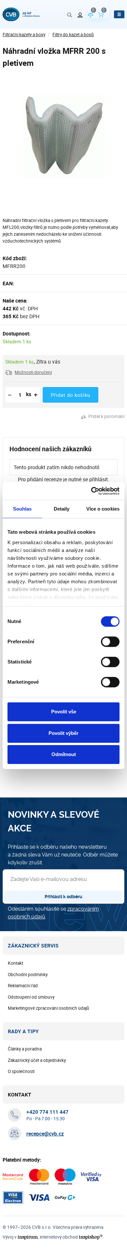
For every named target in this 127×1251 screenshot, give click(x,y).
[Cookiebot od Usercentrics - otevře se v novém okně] (91, 491)
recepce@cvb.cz (45, 1133)
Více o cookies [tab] (103, 509)
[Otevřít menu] (119, 14)
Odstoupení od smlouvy (31, 997)
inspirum (28, 1237)
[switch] (110, 641)
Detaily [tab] (62, 509)
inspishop (91, 1237)
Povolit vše (63, 711)
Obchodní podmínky (28, 974)
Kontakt (15, 963)
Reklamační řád (23, 986)
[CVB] (21, 14)
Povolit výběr (63, 733)
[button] (28, 372)
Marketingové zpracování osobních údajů (48, 1008)
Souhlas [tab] (22, 509)
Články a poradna (25, 1049)
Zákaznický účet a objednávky (37, 1060)
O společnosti (21, 1071)
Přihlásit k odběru (63, 896)
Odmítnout (63, 754)
